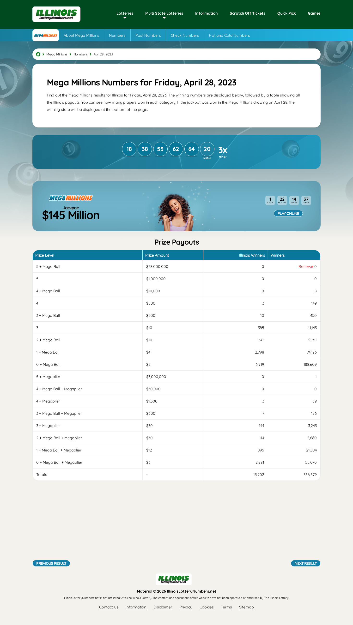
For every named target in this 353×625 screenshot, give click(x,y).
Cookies (207, 607)
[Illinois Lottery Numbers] (38, 54)
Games (314, 13)
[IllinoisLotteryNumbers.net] (56, 22)
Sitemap (246, 607)
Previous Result (51, 563)
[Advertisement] (176, 521)
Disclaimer (162, 607)
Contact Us (108, 607)
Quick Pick (286, 13)
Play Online (288, 213)
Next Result (306, 563)
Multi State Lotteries (164, 13)
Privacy (185, 607)
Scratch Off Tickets (247, 13)
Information (206, 13)
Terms (226, 607)
